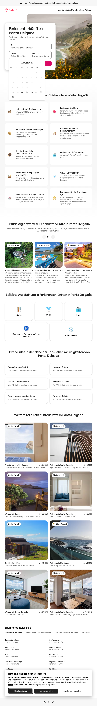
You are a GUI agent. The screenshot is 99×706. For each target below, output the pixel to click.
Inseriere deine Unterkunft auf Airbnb (74, 10)
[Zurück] (44, 237)
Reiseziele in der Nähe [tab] (13, 633)
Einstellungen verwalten (72, 691)
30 (41, 92)
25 (17, 92)
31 (13, 97)
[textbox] (19, 56)
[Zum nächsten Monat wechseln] (41, 63)
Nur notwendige (46, 691)
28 (32, 92)
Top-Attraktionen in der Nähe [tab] (66, 633)
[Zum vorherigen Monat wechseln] (13, 63)
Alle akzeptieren (20, 691)
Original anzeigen (71, 3)
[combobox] (30, 47)
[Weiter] (53, 237)
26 (22, 92)
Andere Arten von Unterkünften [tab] (38, 633)
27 (27, 92)
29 (36, 92)
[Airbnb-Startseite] (11, 10)
